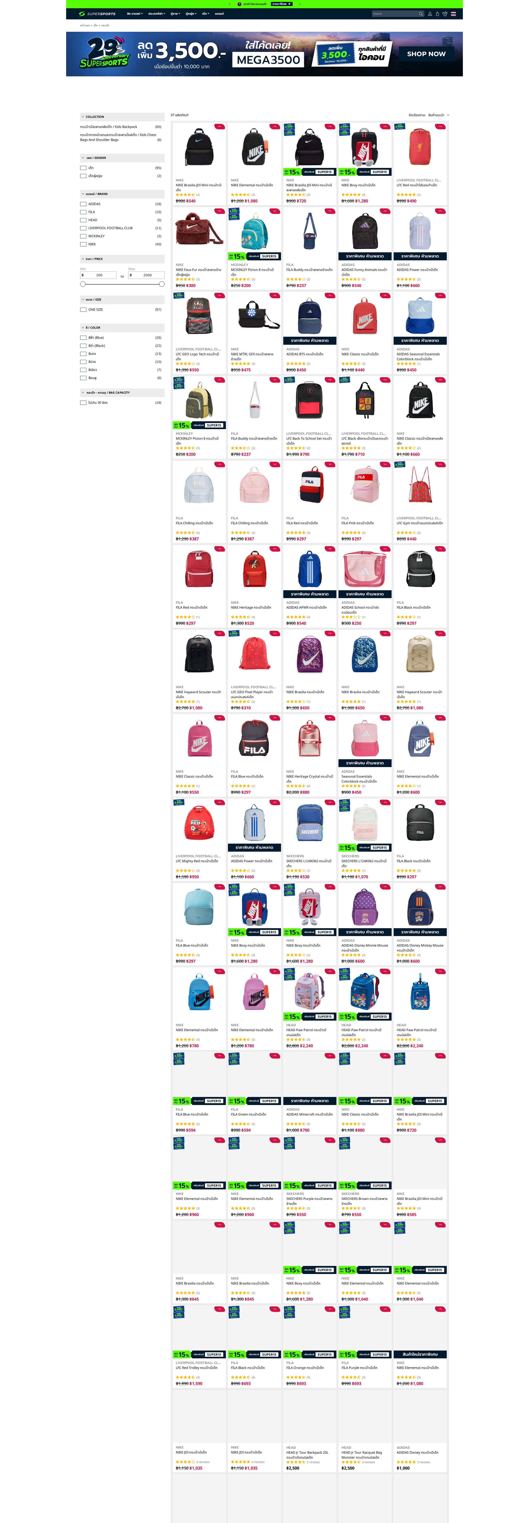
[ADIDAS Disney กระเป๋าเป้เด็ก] (420, 1416)
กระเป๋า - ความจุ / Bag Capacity (108, 351)
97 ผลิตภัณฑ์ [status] (179, 115)
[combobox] (398, 14)
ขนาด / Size (93, 258)
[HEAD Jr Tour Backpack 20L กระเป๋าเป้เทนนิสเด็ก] (309, 1416)
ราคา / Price (94, 218)
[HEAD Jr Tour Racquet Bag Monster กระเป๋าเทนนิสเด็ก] (365, 1416)
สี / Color (93, 287)
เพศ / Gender (96, 117)
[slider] (83, 243)
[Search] (421, 14)
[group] (264, 4)
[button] (229, 4)
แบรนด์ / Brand (97, 153)
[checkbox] (209, 96)
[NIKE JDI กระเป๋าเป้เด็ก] (199, 1416)
